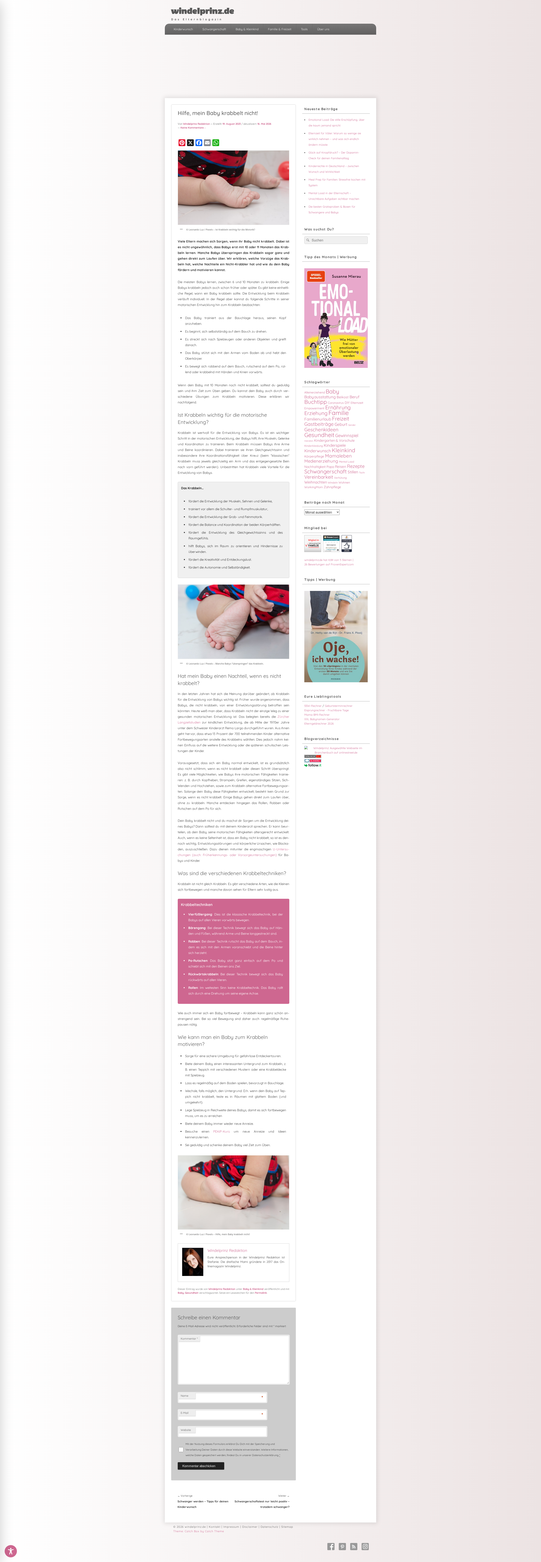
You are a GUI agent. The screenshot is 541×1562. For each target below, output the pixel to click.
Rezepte (356, 466)
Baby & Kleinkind (247, 29)
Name (184, 1395)
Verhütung (340, 477)
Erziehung (316, 413)
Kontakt (214, 1526)
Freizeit (340, 418)
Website (186, 1430)
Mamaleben (338, 456)
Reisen (340, 466)
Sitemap (287, 1526)
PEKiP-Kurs (221, 1131)
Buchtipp (315, 401)
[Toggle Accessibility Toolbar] (10, 1551)
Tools (304, 29)
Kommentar (189, 1338)
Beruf (354, 396)
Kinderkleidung (313, 445)
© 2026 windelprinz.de (189, 1526)
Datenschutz (269, 1526)
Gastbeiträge (319, 424)
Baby (181, 1292)
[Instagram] (365, 1546)
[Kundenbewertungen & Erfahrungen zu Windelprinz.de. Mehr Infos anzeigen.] (331, 551)
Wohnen (344, 482)
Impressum (231, 1526)
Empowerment (314, 408)
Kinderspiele (335, 445)
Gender (352, 424)
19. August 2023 (232, 123)
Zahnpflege (332, 487)
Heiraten (308, 440)
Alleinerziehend (314, 392)
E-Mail (185, 1412)
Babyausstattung (320, 396)
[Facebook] (331, 1546)
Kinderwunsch (183, 29)
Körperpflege (314, 456)
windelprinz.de (202, 11)
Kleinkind (343, 450)
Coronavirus (336, 403)
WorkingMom (313, 487)
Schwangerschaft (214, 29)
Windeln (333, 482)
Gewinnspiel (346, 435)
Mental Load (346, 461)
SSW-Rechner (313, 705)
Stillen (353, 471)
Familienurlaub (317, 419)
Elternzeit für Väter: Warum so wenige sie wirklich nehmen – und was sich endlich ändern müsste (335, 139)
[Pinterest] (342, 1546)
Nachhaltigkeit (315, 467)
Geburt (341, 424)
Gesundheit (191, 1292)
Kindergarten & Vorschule (334, 440)
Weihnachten (315, 482)
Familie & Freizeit (279, 29)
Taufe (362, 472)
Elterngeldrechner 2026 (319, 723)
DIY (347, 403)
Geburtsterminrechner (338, 705)
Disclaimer (250, 1526)
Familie (338, 413)
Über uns (323, 29)
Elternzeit (357, 403)
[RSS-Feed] (353, 1546)
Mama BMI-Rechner (317, 714)
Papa (330, 467)
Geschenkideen (321, 429)
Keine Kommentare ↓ (193, 127)
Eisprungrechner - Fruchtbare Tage (326, 710)
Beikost (343, 397)
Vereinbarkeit (318, 477)
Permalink (261, 1292)
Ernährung (338, 407)
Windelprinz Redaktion (196, 123)
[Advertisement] (270, 66)
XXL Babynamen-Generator (322, 719)
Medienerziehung (321, 461)
